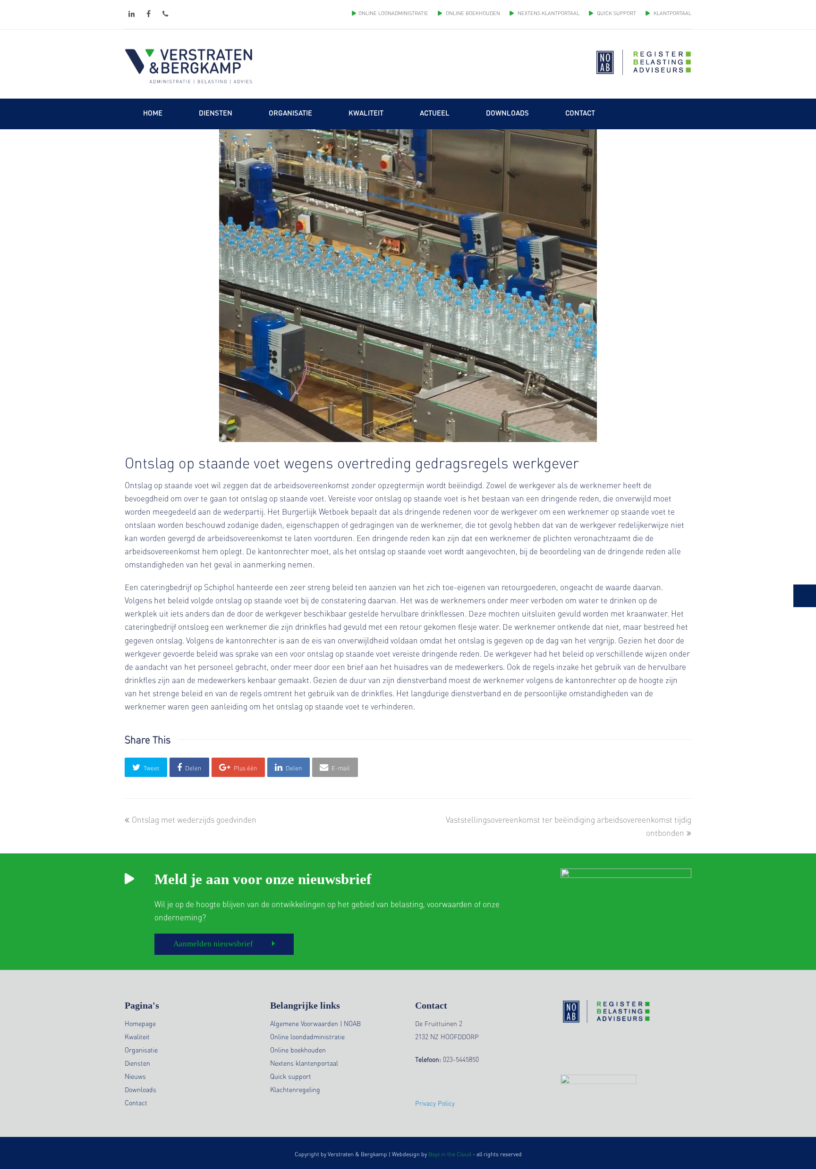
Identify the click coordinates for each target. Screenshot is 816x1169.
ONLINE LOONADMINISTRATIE (393, 13)
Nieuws (135, 1076)
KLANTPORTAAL (671, 13)
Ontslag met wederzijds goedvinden (193, 819)
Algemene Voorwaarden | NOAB (315, 1023)
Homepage (140, 1023)
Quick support (290, 1076)
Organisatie (141, 1049)
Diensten (137, 1063)
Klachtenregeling (295, 1089)
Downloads (140, 1089)
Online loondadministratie (307, 1036)
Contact (136, 1102)
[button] (146, 767)
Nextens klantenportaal (304, 1063)
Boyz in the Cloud (449, 1154)
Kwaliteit (137, 1036)
